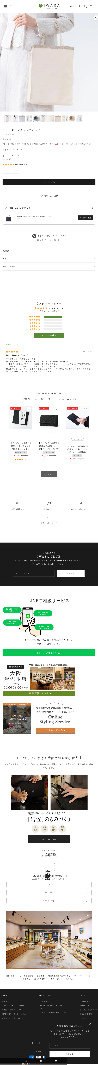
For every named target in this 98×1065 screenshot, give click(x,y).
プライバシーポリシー (83, 976)
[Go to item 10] (79, 118)
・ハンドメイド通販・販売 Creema (52, 1012)
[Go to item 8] (64, 118)
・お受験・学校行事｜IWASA (11, 1010)
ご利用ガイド (10, 976)
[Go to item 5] (43, 118)
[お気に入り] (11, 6)
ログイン (83, 1018)
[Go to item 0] (7, 118)
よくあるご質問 (26, 976)
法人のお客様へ (40, 979)
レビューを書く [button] (49, 335)
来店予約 (49, 892)
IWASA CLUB (85, 1005)
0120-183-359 (59, 235)
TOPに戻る (70, 979)
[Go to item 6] (50, 118)
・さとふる (43, 1001)
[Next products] (92, 208)
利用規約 (26, 979)
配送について (49, 509)
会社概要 (40, 976)
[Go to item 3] (29, 118)
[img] (12, 351)
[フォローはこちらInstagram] (39, 1043)
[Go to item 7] (57, 118)
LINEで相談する (49, 653)
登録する (70, 1054)
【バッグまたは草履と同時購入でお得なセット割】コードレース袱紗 (49, 447)
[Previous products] (87, 208)
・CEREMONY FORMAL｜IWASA (13, 1014)
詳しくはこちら (49, 839)
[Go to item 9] (72, 118)
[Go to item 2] (22, 118)
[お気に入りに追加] (29, 409)
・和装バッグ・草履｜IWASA (11, 1018)
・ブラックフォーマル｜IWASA (12, 1005)
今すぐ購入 (49, 190)
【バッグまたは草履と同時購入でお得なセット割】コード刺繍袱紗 (77, 450)
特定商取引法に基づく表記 (59, 976)
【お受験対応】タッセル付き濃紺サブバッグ (34, 216)
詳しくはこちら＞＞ (70, 1037)
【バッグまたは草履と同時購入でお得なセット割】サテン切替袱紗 (21, 447)
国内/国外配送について (89, 1010)
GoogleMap (49, 900)
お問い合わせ (56, 979)
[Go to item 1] (14, 118)
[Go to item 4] (36, 118)
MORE (49, 884)
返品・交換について (49, 523)
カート (55, 1064)
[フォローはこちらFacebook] (32, 1043)
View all (49, 474)
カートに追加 (49, 182)
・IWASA (3, 1001)
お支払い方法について (80, 509)
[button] (72, 6)
